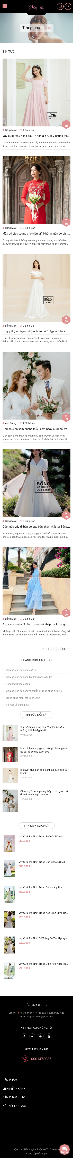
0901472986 (41, 1058)
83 (63, 649)
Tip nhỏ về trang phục (18, 704)
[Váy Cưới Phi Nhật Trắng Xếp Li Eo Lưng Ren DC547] (9, 919)
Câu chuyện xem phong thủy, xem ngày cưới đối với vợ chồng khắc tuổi (35, 428)
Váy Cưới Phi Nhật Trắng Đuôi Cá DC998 (41, 836)
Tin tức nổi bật (36, 715)
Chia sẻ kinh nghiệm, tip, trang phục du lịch (29, 677)
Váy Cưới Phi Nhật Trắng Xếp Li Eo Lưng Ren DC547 (43, 912)
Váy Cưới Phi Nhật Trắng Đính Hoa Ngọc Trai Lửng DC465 (43, 963)
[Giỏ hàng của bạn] (60, 6)
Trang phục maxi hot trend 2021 (23, 697)
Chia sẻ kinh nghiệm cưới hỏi (21, 670)
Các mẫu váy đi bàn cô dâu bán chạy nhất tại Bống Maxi (35, 526)
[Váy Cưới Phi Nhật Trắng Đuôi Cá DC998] (9, 843)
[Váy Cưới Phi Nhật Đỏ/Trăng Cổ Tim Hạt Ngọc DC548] (9, 945)
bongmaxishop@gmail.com (40, 1016)
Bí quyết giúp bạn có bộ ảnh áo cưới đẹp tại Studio (34, 331)
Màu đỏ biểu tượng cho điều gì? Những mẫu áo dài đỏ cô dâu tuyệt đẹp (36, 233)
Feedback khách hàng (18, 683)
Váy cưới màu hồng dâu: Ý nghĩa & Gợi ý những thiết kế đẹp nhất (36, 135)
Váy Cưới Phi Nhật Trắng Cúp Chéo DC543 (42, 862)
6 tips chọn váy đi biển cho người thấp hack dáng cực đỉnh (36, 624)
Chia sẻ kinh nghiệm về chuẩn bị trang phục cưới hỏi (34, 690)
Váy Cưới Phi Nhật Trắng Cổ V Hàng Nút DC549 (40, 887)
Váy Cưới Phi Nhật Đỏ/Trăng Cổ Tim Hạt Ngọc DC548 (43, 938)
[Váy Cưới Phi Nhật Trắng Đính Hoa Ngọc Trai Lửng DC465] (9, 970)
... (59, 649)
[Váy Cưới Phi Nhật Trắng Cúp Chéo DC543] (9, 868)
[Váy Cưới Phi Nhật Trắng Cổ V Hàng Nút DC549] (9, 894)
